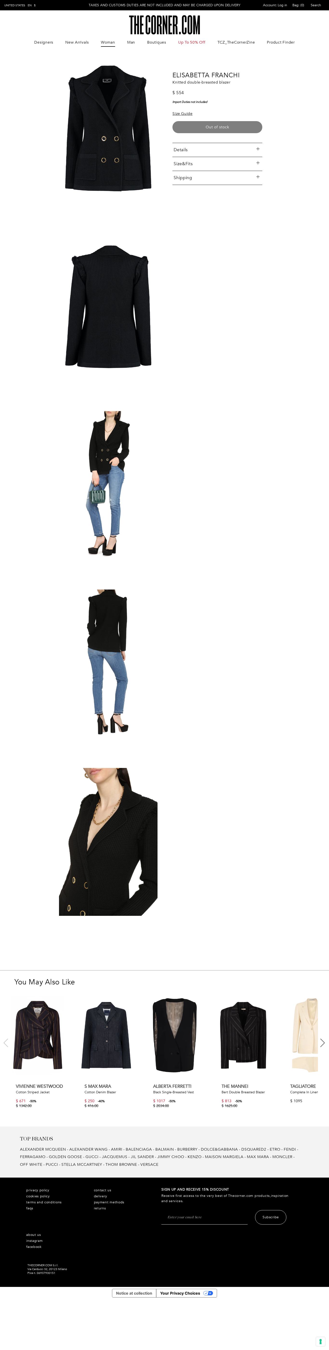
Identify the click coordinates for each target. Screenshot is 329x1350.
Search (316, 5)
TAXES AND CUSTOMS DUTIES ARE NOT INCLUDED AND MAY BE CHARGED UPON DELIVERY (164, 5)
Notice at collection (134, 1293)
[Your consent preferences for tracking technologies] (320, 1341)
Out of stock (217, 127)
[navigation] (20, 5)
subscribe (271, 1217)
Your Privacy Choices (180, 1293)
